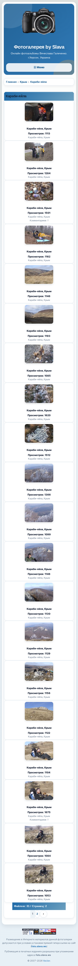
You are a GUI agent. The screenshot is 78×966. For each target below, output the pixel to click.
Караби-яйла (38, 81)
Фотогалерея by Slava (39, 47)
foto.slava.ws (39, 946)
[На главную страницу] (39, 25)
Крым (23, 81)
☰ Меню (39, 67)
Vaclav (46, 960)
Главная (11, 81)
